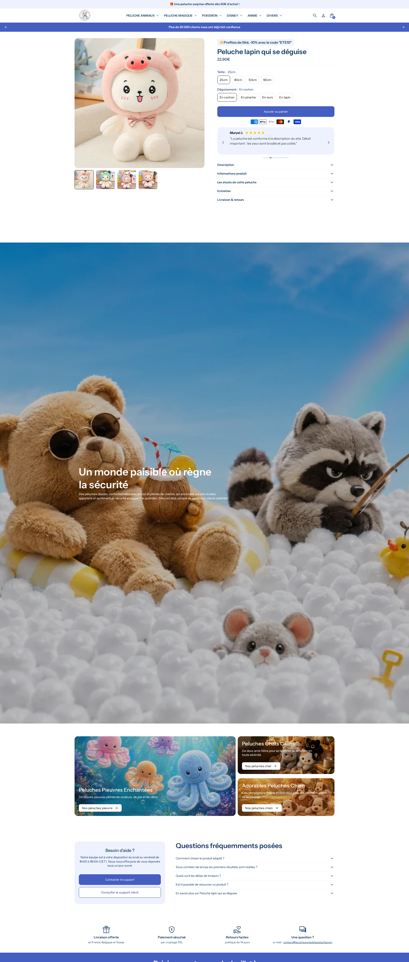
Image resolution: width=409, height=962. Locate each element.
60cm (267, 80)
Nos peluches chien (259, 808)
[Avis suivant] (329, 142)
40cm (238, 80)
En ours (267, 97)
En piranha (248, 97)
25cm (224, 80)
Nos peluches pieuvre (97, 808)
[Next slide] (403, 27)
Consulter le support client (120, 892)
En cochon (227, 97)
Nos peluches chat (258, 766)
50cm (253, 80)
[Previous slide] (6, 27)
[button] (105, 179)
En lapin (284, 97)
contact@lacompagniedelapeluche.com (307, 942)
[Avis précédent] (223, 142)
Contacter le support (119, 880)
